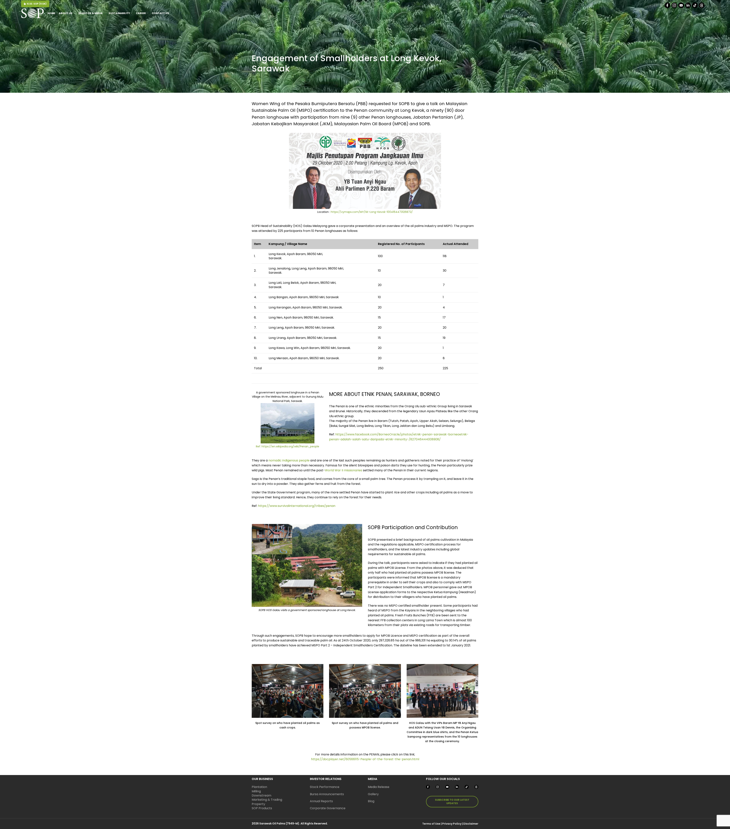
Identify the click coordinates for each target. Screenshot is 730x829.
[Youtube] (681, 7)
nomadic (275, 460)
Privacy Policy (451, 824)
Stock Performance (324, 787)
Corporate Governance (327, 808)
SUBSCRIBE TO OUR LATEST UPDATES (452, 801)
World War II (334, 470)
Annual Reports (321, 801)
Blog (371, 801)
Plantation (259, 787)
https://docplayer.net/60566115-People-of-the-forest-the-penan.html (365, 759)
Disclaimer (470, 824)
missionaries (353, 470)
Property (258, 804)
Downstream (261, 795)
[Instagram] (674, 7)
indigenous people (295, 460)
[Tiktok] (695, 7)
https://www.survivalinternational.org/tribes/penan (296, 506)
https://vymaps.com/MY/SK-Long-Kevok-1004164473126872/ (372, 212)
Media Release (378, 787)
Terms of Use (431, 824)
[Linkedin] (688, 7)
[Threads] (702, 7)
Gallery (373, 794)
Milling (256, 791)
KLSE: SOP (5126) (37, 3)
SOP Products (262, 808)
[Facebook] (668, 7)
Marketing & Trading (267, 799)
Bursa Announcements (327, 794)
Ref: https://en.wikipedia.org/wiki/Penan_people (287, 446)
